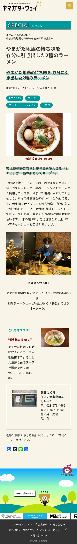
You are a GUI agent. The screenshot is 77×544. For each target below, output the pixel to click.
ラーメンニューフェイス (22, 105)
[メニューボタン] (69, 5)
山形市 (46, 105)
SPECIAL (22, 34)
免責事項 (42, 524)
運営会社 (57, 524)
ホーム (10, 34)
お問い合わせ (37, 535)
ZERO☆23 (15, 98)
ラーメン (33, 98)
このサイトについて (22, 524)
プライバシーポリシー (51, 529)
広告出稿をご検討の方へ (21, 529)
